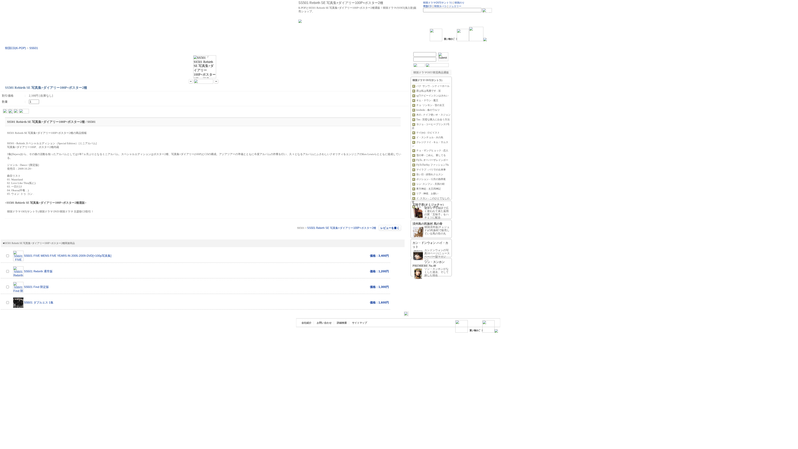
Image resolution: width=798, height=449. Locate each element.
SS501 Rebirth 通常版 (38, 271)
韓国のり (459, 2)
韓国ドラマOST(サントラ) (437, 2)
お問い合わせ (324, 323)
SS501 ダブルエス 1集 (38, 302)
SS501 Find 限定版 (36, 287)
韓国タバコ (440, 6)
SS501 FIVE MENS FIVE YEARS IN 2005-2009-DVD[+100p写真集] (67, 255)
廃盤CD (427, 6)
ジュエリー (455, 6)
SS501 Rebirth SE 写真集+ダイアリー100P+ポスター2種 (341, 227)
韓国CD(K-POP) (15, 48)
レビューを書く (390, 227)
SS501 (33, 48)
